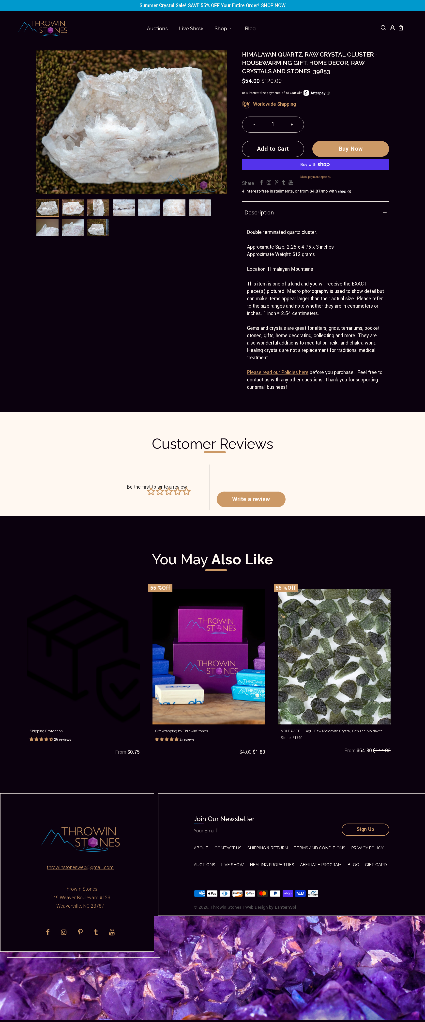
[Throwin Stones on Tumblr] (283, 183)
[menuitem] (157, 28)
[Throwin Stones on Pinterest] (276, 183)
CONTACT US (228, 847)
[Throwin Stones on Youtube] (290, 183)
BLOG (353, 864)
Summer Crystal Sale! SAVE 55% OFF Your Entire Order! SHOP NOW (212, 5)
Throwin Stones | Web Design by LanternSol (253, 907)
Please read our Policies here (277, 372)
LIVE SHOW (232, 864)
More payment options (315, 176)
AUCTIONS (204, 864)
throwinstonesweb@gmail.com (80, 867)
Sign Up (365, 829)
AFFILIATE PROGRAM (321, 864)
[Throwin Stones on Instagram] (269, 183)
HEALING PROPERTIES (272, 864)
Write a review (251, 499)
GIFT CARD (376, 864)
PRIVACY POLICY (367, 847)
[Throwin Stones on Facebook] (261, 183)
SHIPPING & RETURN (267, 847)
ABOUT (201, 847)
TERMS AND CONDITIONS (319, 847)
